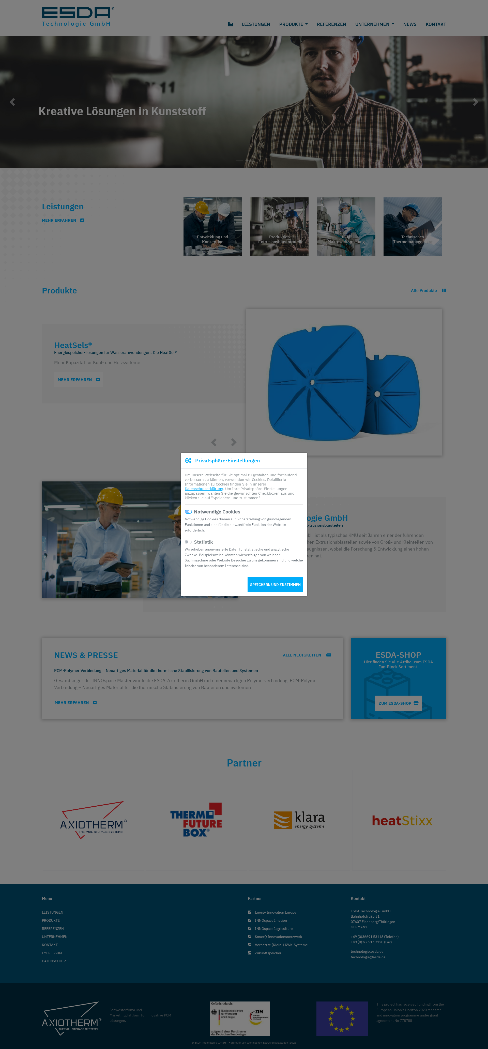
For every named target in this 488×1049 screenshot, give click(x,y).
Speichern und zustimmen (275, 584)
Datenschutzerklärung (204, 488)
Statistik (203, 542)
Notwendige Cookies (217, 512)
